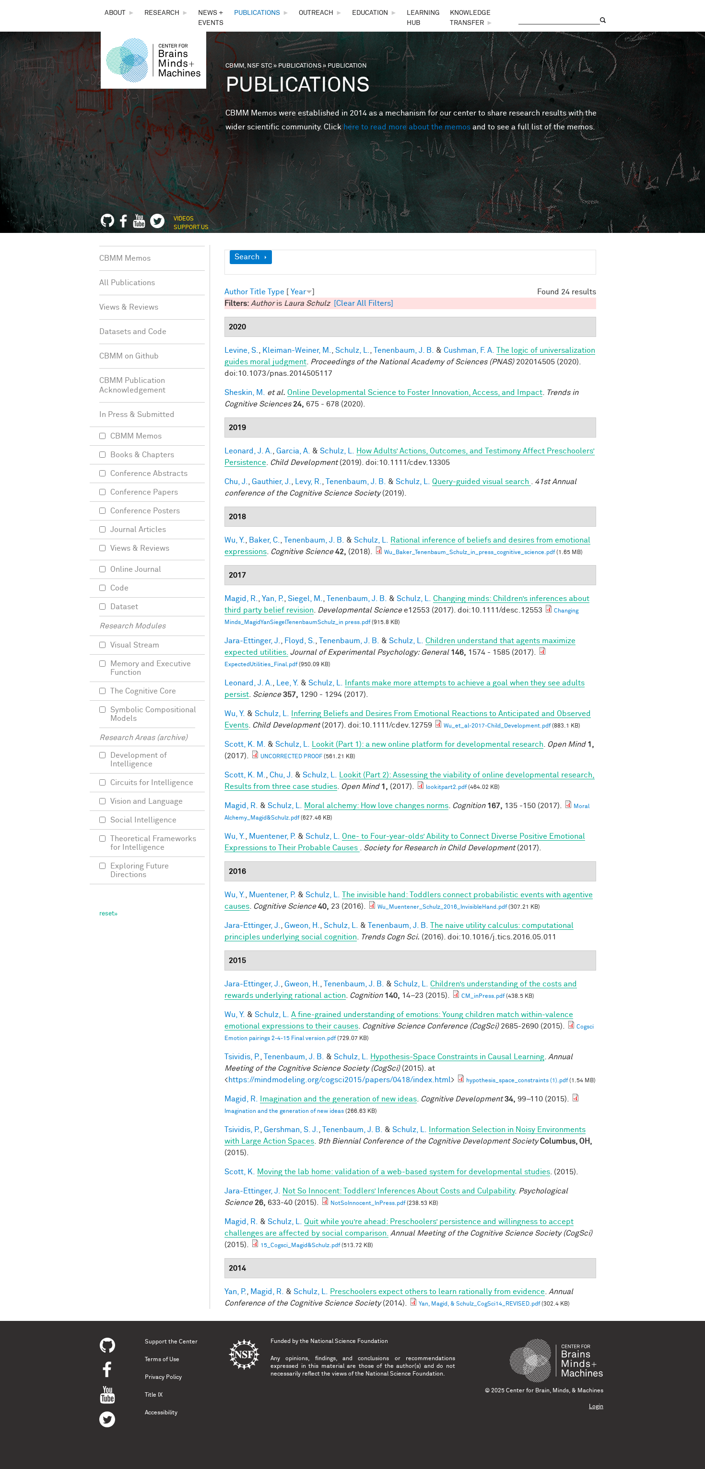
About (115, 13)
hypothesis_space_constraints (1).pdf (517, 1081)
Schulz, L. (352, 350)
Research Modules (132, 626)
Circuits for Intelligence (151, 783)
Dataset (124, 607)
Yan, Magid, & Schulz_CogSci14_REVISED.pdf (479, 1304)
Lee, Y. (287, 683)
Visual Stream (134, 645)
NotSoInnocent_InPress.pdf (367, 1203)
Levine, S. (241, 350)
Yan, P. (273, 598)
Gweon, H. (302, 925)
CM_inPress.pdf (483, 996)
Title (258, 292)
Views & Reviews (128, 307)
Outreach (316, 13)
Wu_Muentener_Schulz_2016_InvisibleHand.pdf (442, 907)
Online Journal (135, 569)
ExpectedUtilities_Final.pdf (260, 665)
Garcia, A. (293, 451)
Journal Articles (138, 529)
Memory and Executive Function (150, 668)
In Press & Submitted (137, 414)
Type (276, 292)
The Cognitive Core (143, 691)
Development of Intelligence (138, 760)
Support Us (191, 228)
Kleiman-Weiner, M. (296, 350)
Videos (184, 219)
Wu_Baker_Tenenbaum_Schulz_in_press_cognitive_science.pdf (469, 552)
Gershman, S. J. (291, 1130)
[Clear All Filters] (363, 303)
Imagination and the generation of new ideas (284, 1111)
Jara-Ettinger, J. (252, 641)
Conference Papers (144, 492)
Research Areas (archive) (143, 737)
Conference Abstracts (149, 473)
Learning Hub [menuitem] (423, 18)
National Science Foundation (349, 1341)
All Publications (127, 283)
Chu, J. (236, 482)
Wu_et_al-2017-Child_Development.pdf (497, 726)
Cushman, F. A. (469, 350)
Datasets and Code (132, 331)
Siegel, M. (305, 598)
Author (236, 292)
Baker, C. (264, 540)
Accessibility (161, 1413)
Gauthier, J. (271, 482)
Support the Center (171, 1342)
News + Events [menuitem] (210, 18)
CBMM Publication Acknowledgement (132, 385)
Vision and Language (146, 801)
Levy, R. (308, 482)
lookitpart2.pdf (446, 787)
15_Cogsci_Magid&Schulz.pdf (300, 1246)
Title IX (154, 1395)
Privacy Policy (163, 1377)
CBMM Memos (125, 258)
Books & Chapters (142, 455)
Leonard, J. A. (248, 451)
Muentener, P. (272, 836)
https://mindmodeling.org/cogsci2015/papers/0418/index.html (339, 1080)
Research (161, 13)
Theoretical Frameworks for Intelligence (153, 843)
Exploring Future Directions (139, 870)
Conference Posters (145, 511)
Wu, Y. (234, 540)
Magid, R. (241, 598)
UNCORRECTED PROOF (291, 757)
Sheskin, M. (244, 392)
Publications (257, 13)
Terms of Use (162, 1360)
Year (298, 292)
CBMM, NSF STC (248, 66)
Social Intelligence (143, 820)
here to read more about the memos (406, 127)
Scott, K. (239, 1172)
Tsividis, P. (242, 1057)
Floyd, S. (299, 641)
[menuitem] (119, 13)
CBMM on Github (129, 356)
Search (247, 257)
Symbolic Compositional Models (153, 714)
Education (370, 13)
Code (119, 588)
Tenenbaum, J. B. (404, 350)
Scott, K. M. (245, 744)
